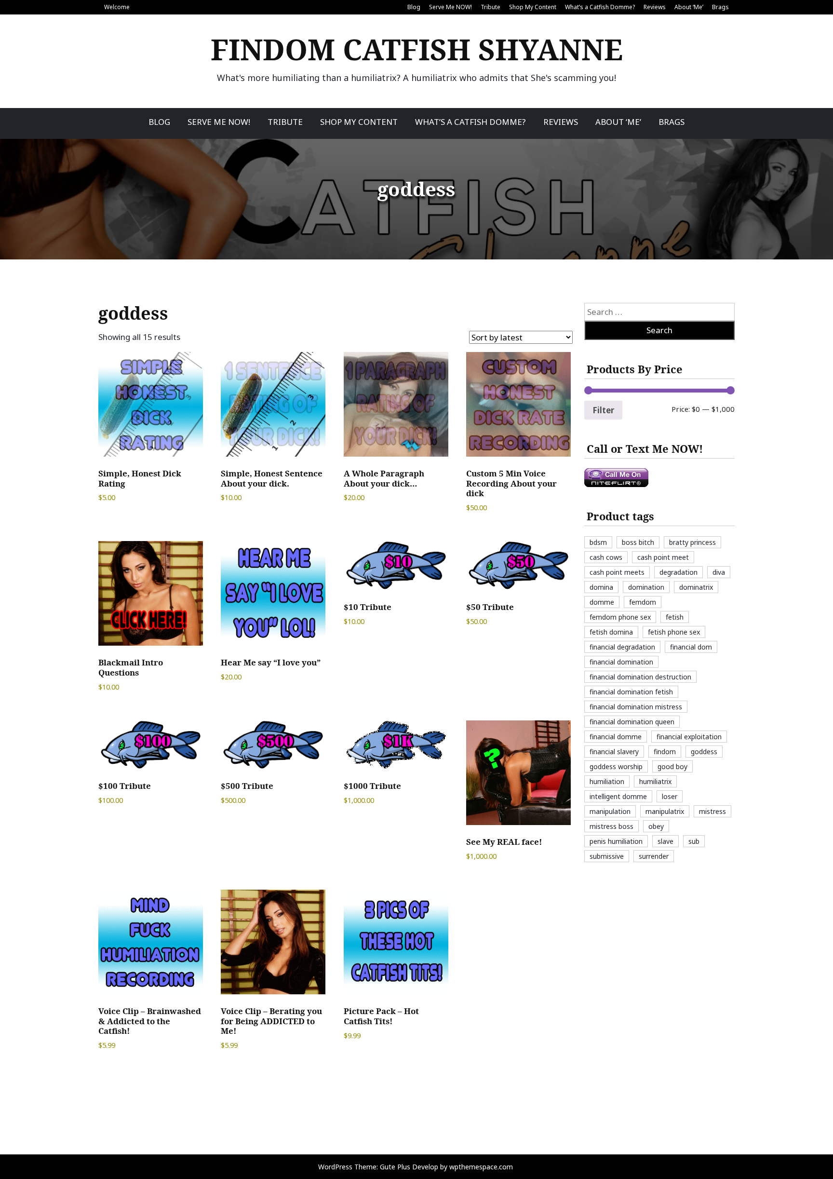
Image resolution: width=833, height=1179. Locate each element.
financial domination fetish (631, 691)
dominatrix (696, 587)
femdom (642, 602)
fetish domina (611, 632)
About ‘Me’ (688, 7)
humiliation (607, 781)
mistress (712, 811)
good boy (672, 766)
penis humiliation (616, 841)
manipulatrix (664, 811)
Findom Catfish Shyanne (417, 49)
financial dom (691, 646)
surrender (654, 856)
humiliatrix (655, 781)
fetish (675, 617)
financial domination (621, 661)
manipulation (610, 811)
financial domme (616, 736)
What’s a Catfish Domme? (600, 7)
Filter (603, 410)
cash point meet (663, 557)
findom (665, 751)
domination (646, 587)
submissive (607, 856)
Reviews (655, 7)
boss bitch (638, 542)
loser (669, 796)
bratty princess (692, 542)
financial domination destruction (640, 676)
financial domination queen (632, 721)
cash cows (606, 557)
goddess (704, 751)
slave (665, 841)
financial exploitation (689, 736)
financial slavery (614, 751)
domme (602, 602)
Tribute (490, 7)
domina (601, 587)
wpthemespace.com (481, 1166)
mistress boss (611, 826)
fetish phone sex (674, 632)
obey (656, 826)
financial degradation (622, 646)
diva (718, 572)
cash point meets (617, 572)
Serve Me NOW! (450, 7)
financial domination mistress (636, 706)
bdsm (598, 542)
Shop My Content (532, 7)
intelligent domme (618, 796)
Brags (720, 7)
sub (693, 841)
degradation (678, 572)
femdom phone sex (620, 617)
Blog (413, 7)
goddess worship (616, 766)
